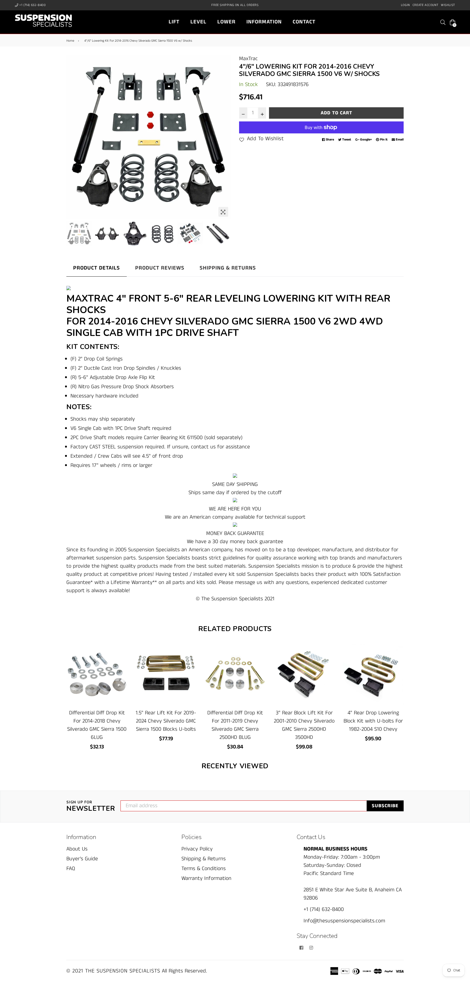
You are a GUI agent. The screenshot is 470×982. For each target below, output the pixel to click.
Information (264, 22)
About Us (77, 849)
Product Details (96, 268)
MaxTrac (248, 59)
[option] (148, 137)
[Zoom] (223, 212)
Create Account (425, 5)
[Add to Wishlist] (121, 667)
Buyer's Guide (82, 859)
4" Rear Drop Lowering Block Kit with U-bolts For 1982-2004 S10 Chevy (373, 721)
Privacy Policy (197, 849)
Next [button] (224, 136)
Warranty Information (206, 878)
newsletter (90, 806)
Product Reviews (159, 268)
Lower (226, 22)
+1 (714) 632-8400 (32, 5)
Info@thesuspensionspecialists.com (344, 921)
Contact (304, 22)
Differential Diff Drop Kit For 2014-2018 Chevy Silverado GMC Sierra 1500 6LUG (96, 725)
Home (70, 40)
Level (198, 22)
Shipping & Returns (228, 268)
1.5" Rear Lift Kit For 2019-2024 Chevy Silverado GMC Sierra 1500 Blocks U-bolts (166, 721)
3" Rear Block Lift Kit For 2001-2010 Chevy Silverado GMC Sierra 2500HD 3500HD (304, 725)
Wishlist (448, 5)
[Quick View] (121, 657)
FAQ (70, 869)
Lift (174, 22)
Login (405, 5)
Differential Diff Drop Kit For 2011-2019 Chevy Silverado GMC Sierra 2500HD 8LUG (235, 725)
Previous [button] (73, 136)
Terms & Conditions (203, 869)
